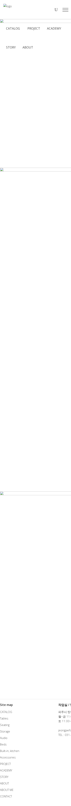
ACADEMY (6, 770)
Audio (3, 738)
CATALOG (6, 712)
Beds (3, 744)
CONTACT (6, 796)
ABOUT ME (6, 790)
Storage (5, 731)
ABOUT (4, 783)
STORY (4, 777)
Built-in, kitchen (9, 751)
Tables (4, 718)
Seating (4, 725)
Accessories (8, 757)
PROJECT (5, 764)
